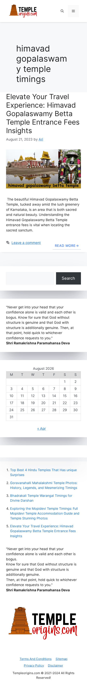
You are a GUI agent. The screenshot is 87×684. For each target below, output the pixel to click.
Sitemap (61, 659)
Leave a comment (26, 243)
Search (68, 278)
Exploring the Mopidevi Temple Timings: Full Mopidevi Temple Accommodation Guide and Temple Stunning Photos (44, 513)
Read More (65, 246)
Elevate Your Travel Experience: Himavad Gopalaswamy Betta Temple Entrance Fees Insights (43, 113)
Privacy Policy (34, 665)
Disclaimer (55, 665)
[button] (62, 11)
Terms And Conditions (36, 659)
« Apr (41, 429)
